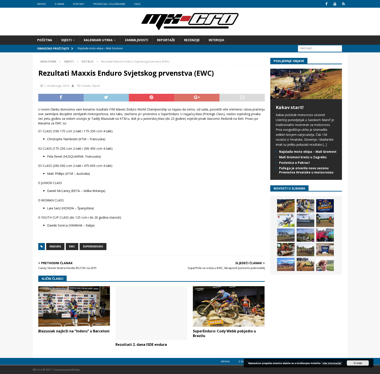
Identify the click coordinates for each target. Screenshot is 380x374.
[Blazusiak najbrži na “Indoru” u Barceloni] (74, 306)
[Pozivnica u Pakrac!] (286, 220)
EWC (72, 246)
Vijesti (66, 40)
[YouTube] (335, 4)
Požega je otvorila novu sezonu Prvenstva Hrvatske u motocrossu (306, 170)
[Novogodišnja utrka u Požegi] (286, 264)
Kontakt (78, 4)
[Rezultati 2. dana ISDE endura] (151, 313)
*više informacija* (332, 363)
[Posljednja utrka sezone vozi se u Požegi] (305, 264)
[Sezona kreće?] (286, 235)
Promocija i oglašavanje (109, 4)
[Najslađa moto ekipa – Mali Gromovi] (305, 205)
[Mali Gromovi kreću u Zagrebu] (325, 205)
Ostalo (86, 86)
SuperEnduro (93, 246)
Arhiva (41, 4)
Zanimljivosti (136, 40)
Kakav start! (289, 107)
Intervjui (216, 40)
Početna (44, 40)
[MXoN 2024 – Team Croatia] (325, 235)
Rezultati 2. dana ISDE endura (141, 344)
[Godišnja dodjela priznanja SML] (325, 249)
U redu (358, 363)
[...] (325, 144)
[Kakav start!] (306, 96)
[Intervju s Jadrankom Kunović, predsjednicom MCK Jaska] (325, 264)
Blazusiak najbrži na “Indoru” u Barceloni (74, 331)
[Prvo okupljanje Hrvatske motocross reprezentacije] (305, 249)
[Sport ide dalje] (325, 220)
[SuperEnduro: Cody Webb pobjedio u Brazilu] (229, 306)
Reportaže (166, 40)
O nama (59, 4)
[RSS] (343, 4)
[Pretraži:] (320, 48)
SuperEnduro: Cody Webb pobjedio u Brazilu (224, 333)
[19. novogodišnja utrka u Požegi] (305, 235)
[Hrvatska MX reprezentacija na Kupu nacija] (286, 249)
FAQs (137, 4)
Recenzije (192, 40)
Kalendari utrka (98, 40)
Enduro (55, 246)
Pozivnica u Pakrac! (294, 162)
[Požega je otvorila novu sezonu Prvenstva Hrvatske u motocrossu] (305, 220)
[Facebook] (326, 4)
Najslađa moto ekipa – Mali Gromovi (307, 151)
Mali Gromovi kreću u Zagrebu (303, 157)
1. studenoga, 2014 (56, 86)
